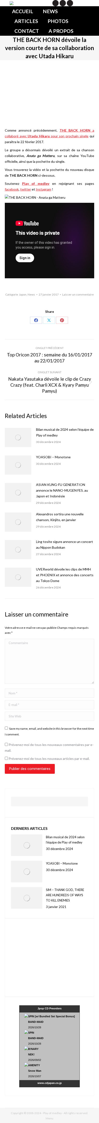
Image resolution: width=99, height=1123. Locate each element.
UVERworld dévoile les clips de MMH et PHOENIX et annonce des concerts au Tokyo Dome (64, 575)
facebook (12, 189)
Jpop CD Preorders (49, 1008)
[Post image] (18, 437)
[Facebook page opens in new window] (63, 3)
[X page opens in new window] (55, 3)
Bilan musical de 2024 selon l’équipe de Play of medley (65, 432)
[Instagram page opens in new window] (70, 3)
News (31, 294)
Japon (22, 294)
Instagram (43, 189)
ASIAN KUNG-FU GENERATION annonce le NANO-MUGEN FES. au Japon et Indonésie (62, 490)
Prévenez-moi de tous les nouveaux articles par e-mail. (49, 758)
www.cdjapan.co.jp (49, 1083)
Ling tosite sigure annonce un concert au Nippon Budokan (64, 544)
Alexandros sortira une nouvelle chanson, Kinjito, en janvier (60, 517)
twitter (25, 189)
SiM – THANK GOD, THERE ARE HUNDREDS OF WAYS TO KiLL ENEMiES (65, 895)
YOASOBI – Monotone (53, 457)
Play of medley (35, 183)
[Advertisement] (41, 957)
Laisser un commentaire (78, 294)
